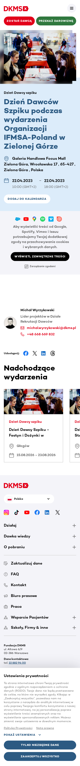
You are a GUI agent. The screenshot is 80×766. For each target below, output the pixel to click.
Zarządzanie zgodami (42, 266)
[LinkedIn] (47, 512)
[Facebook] (37, 512)
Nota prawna (45, 728)
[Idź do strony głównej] (16, 8)
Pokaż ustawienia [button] (19, 734)
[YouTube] (26, 512)
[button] (71, 8)
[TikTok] (16, 512)
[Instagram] (6, 512)
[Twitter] (57, 512)
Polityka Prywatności (18, 728)
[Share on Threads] (52, 353)
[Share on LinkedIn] (43, 353)
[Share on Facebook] (25, 353)
